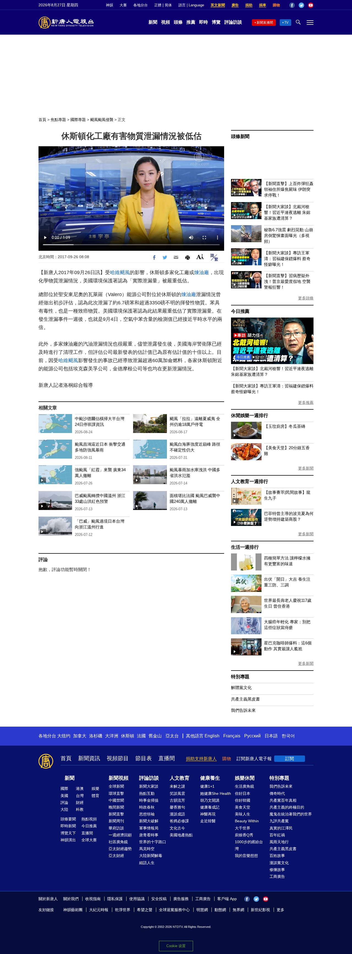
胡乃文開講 (209, 800)
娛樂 (95, 788)
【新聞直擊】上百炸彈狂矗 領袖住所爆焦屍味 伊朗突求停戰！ (289, 189)
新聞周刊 (116, 821)
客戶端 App (227, 899)
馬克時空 (147, 849)
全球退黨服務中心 (174, 910)
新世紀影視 (260, 910)
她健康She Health (215, 793)
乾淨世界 (122, 910)
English (212, 736)
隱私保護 (115, 899)
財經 (80, 802)
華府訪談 (116, 828)
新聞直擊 (116, 814)
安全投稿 (159, 899)
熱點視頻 (89, 819)
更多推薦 (306, 402)
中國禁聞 (116, 800)
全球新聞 (116, 786)
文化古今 (177, 828)
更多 (280, 910)
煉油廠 (201, 272)
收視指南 (93, 899)
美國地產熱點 (181, 835)
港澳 (80, 788)
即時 (203, 22)
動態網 (220, 910)
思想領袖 (147, 814)
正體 (157, 5)
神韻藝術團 (72, 910)
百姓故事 (277, 855)
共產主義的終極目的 (287, 807)
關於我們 (71, 899)
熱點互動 (147, 793)
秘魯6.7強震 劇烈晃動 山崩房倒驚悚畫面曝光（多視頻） (288, 235)
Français (231, 736)
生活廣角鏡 (244, 786)
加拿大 (79, 736)
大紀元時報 (98, 910)
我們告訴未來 (243, 710)
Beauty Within (247, 821)
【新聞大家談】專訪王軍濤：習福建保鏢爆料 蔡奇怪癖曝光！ (287, 258)
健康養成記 (209, 807)
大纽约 (63, 736)
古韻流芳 (177, 800)
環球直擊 (116, 793)
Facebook (292, 5)
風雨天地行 (279, 842)
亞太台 (172, 736)
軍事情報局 (148, 828)
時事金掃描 (148, 800)
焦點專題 (58, 119)
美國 (64, 795)
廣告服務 (181, 899)
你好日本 (242, 793)
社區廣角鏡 (118, 842)
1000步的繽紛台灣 (249, 845)
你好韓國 (242, 800)
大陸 (64, 809)
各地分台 (140, 5)
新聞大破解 (148, 821)
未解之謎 (177, 786)
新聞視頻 (118, 778)
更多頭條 (306, 298)
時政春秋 (147, 807)
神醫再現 (208, 814)
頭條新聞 (240, 136)
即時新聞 (68, 826)
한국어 (288, 736)
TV (286, 22)
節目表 (143, 758)
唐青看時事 (148, 835)
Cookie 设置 (176, 946)
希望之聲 (144, 910)
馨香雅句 (177, 807)
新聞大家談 (148, 786)
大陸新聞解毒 (150, 855)
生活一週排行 (245, 547)
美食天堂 (242, 807)
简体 (168, 5)
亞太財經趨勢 (120, 849)
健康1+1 (207, 786)
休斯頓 (127, 736)
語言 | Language (191, 5)
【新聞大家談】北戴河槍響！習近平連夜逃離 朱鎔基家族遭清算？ (287, 212)
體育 (95, 795)
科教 (80, 809)
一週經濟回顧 (120, 835)
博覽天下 (68, 833)
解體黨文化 (241, 687)
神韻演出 (68, 840)
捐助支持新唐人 (201, 758)
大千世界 (242, 828)
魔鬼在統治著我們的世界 (291, 814)
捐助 (248, 5)
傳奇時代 (277, 793)
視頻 (165, 22)
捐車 (262, 5)
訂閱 (289, 758)
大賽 (123, 5)
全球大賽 (89, 840)
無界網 (238, 910)
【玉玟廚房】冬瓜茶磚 (284, 426)
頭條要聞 (68, 819)
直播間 (166, 758)
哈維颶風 (120, 272)
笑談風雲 (177, 793)
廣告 (235, 5)
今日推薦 (240, 311)
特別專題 (240, 676)
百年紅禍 (277, 835)
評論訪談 (233, 22)
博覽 (216, 22)
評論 (64, 802)
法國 (141, 736)
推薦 (190, 22)
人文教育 (179, 778)
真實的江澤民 (281, 828)
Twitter (301, 5)
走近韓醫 (208, 821)
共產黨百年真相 (283, 800)
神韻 (109, 5)
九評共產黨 (279, 821)
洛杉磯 (95, 736)
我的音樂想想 (246, 855)
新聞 (152, 22)
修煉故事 (277, 869)
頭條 (178, 22)
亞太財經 (116, 855)
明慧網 (202, 910)
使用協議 (137, 899)
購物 (276, 5)
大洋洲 (111, 736)
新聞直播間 (265, 22)
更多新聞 (306, 468)
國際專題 (78, 119)
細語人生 (147, 863)
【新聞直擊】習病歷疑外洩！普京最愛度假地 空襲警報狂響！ (287, 281)
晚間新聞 (116, 807)
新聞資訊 (89, 758)
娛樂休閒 (245, 778)
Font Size (200, 256)
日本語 (271, 736)
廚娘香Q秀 (244, 835)
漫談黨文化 (279, 863)
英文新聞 (218, 5)
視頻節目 (118, 758)
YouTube (311, 5)
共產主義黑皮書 (245, 699)
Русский (252, 736)
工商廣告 (277, 876)
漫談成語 (177, 814)
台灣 (80, 795)
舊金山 (155, 736)
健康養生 (210, 778)
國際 (64, 788)
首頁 (42, 119)
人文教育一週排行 (249, 481)
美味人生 (242, 814)
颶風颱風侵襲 (101, 119)
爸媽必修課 (179, 821)
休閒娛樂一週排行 (249, 415)
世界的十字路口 (152, 842)
